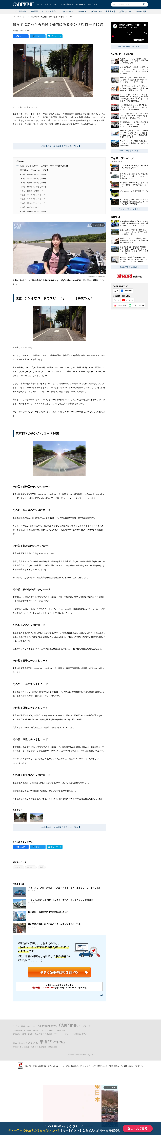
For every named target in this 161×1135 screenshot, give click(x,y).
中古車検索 (111, 11)
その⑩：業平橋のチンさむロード (33, 211)
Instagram (122, 305)
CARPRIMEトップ (19, 17)
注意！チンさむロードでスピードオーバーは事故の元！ (45, 166)
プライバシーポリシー (63, 1034)
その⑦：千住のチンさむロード (32, 199)
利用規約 (48, 1034)
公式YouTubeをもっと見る (128, 47)
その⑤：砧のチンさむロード (31, 191)
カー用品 (34, 11)
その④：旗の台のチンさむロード (33, 187)
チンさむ (30, 867)
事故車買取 (52, 1047)
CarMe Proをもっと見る (128, 151)
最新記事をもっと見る (128, 267)
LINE (134, 305)
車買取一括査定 (30, 1047)
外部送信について (81, 1034)
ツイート (39, 36)
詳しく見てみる (138, 1128)
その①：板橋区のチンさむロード (33, 174)
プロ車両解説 (20, 11)
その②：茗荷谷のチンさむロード (33, 179)
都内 (41, 867)
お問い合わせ (125, 11)
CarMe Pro (81, 11)
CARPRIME (17, 1031)
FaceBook (128, 291)
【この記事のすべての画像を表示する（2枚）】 (59, 146)
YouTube (129, 300)
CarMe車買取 (141, 11)
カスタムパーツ (66, 11)
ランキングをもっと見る (128, 209)
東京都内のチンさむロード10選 (34, 170)
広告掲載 (38, 1034)
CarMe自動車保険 (31, 1031)
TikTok (141, 305)
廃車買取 (42, 1047)
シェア (22, 36)
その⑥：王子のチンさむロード (32, 195)
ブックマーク (56, 36)
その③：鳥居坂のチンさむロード (33, 183)
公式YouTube (96, 11)
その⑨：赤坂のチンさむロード (32, 207)
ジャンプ (18, 867)
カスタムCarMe (47, 1031)
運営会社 (16, 1034)
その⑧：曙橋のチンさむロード (32, 203)
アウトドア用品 (49, 11)
